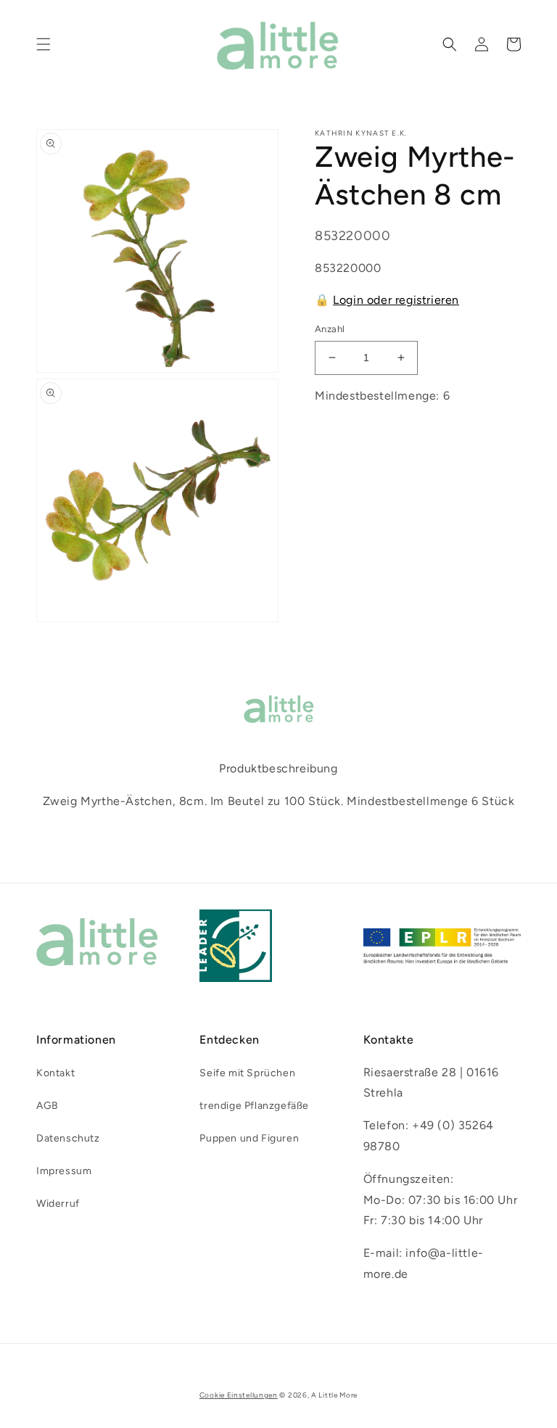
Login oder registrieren (396, 300)
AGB (47, 1105)
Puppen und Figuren (249, 1138)
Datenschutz (68, 1138)
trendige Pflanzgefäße (254, 1105)
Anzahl (329, 328)
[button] (43, 44)
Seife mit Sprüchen (247, 1073)
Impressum (63, 1171)
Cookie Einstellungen (238, 1395)
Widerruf (58, 1203)
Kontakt (55, 1073)
